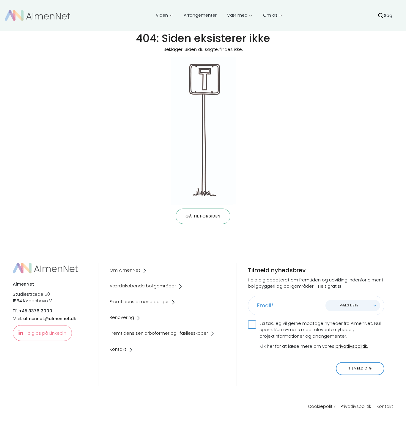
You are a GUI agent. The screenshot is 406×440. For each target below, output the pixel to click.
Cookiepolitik (322, 406)
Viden (162, 15)
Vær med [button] (237, 15)
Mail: (44, 319)
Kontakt (385, 406)
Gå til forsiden (203, 216)
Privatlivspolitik (356, 406)
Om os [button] (270, 15)
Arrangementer (200, 15)
